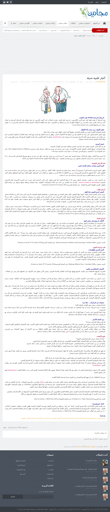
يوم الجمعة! (86, 30)
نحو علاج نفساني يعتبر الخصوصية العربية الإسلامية (92, 418)
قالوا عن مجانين (24, 23)
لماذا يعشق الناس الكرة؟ (89, 477)
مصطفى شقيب (89, 81)
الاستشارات (50, 474)
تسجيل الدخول (91, 446)
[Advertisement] (55, 57)
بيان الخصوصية (21, 469)
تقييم (4, 427)
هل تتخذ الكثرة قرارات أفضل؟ (70, 418)
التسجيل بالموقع (20, 461)
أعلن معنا (22, 474)
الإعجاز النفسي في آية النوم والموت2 (86, 486)
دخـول (97, 2)
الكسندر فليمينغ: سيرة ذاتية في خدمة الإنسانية (49, 418)
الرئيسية (103, 2)
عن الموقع (96, 23)
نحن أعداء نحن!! (53, 30)
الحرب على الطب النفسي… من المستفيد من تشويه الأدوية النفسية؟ (27, 30)
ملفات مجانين (62, 23)
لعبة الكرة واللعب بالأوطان (28, 418)
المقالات (73, 23)
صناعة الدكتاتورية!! (75, 30)
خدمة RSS (50, 478)
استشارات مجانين (84, 23)
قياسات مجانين (37, 23)
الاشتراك (79, 446)
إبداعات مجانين (50, 23)
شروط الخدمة (21, 465)
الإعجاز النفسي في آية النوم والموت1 (86, 494)
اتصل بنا (90, 2)
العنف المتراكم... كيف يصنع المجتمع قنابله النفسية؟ (82, 469)
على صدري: (63, 30)
